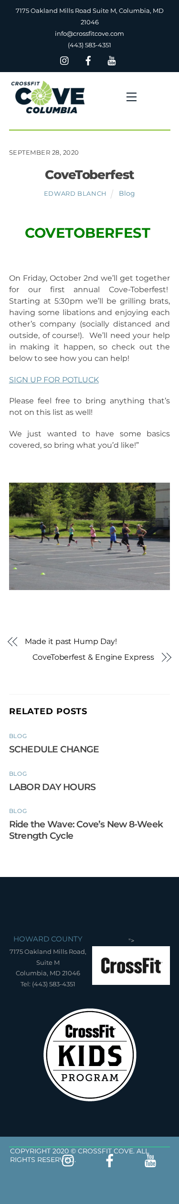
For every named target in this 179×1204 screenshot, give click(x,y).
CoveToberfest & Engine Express (93, 657)
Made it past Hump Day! (70, 641)
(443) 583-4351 (89, 45)
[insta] (64, 59)
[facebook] (88, 59)
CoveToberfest (90, 174)
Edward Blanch (75, 193)
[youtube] (111, 59)
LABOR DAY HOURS (52, 786)
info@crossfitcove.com (89, 33)
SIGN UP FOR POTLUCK (54, 379)
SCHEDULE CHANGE (54, 749)
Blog (127, 193)
